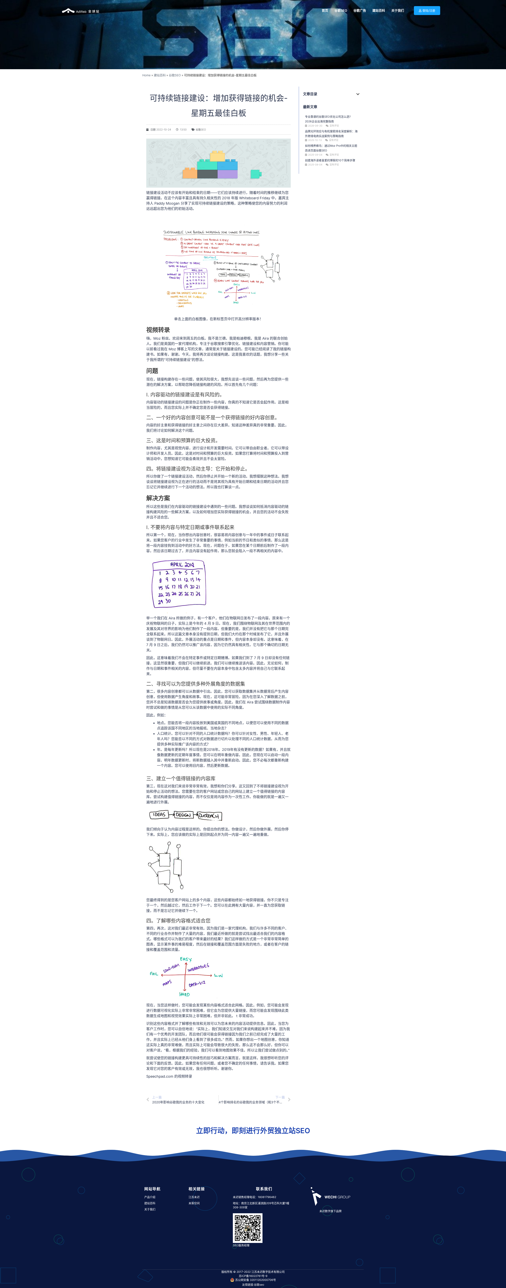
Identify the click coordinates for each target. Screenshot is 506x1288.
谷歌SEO (175, 75)
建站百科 (160, 75)
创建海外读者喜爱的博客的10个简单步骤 (330, 160)
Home (146, 75)
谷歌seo (259, 1284)
